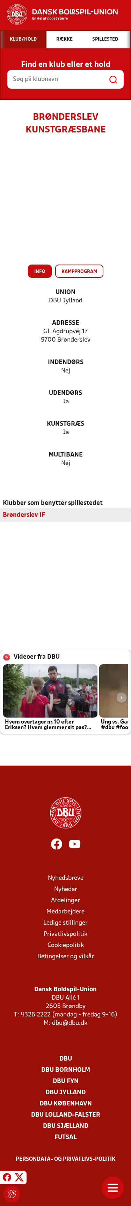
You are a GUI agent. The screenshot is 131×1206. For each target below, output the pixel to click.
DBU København (65, 1104)
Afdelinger (65, 901)
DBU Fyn (66, 1081)
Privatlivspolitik (65, 934)
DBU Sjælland (65, 1126)
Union (65, 292)
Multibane (66, 455)
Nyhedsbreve (65, 878)
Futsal (65, 1137)
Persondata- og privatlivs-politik (66, 1159)
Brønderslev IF (24, 515)
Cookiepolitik (66, 945)
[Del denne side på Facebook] (7, 1178)
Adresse (65, 323)
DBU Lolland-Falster (65, 1115)
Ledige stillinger (65, 923)
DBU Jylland (65, 1093)
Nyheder (65, 889)
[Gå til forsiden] (59, 14)
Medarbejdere (65, 912)
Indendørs (65, 362)
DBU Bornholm (65, 1070)
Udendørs (65, 393)
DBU (65, 1059)
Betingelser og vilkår (65, 957)
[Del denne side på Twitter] (19, 1178)
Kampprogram (79, 271)
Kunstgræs (65, 424)
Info (39, 271)
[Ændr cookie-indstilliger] (11, 1194)
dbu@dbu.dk (69, 1023)
